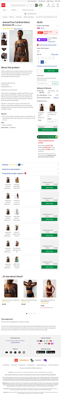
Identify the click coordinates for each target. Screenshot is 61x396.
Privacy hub (14, 365)
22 (45, 62)
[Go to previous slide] (11, 46)
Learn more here (15, 342)
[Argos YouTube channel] (6, 352)
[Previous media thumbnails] (4, 31)
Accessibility (6, 365)
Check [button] (55, 83)
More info (56, 97)
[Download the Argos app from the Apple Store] (40, 353)
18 (38, 62)
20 (42, 62)
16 (53, 58)
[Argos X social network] (15, 352)
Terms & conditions (53, 365)
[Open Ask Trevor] (40, 5)
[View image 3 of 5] (4, 49)
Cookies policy (31, 365)
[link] (13, 29)
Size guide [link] (55, 54)
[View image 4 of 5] (4, 56)
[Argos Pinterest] (19, 352)
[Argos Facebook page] (11, 352)
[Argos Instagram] (24, 352)
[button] (27, 32)
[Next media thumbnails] (4, 62)
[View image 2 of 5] (4, 42)
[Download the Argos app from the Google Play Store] (50, 353)
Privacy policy (22, 365)
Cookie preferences (41, 365)
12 (45, 58)
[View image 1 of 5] (4, 36)
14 (49, 58)
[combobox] (22, 5)
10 (42, 58)
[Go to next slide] (30, 46)
